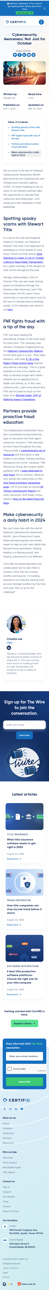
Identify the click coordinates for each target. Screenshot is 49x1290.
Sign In (6, 1187)
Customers (8, 1133)
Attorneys (8, 1157)
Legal (5, 1272)
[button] (41, 22)
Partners (7, 1138)
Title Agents (9, 1172)
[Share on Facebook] (20, 55)
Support (7, 1191)
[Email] (29, 55)
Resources (8, 1143)
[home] (16, 22)
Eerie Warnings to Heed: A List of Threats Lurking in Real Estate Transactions (23, 258)
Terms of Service (10, 1268)
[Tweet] (15, 55)
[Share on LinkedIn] (24, 55)
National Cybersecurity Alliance (25, 351)
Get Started (8, 1196)
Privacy (6, 1277)
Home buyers (10, 1162)
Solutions (7, 1128)
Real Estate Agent (12, 1167)
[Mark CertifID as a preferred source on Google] (33, 55)
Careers (7, 1206)
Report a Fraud (11, 1211)
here (10, 309)
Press (6, 1201)
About (6, 1123)
